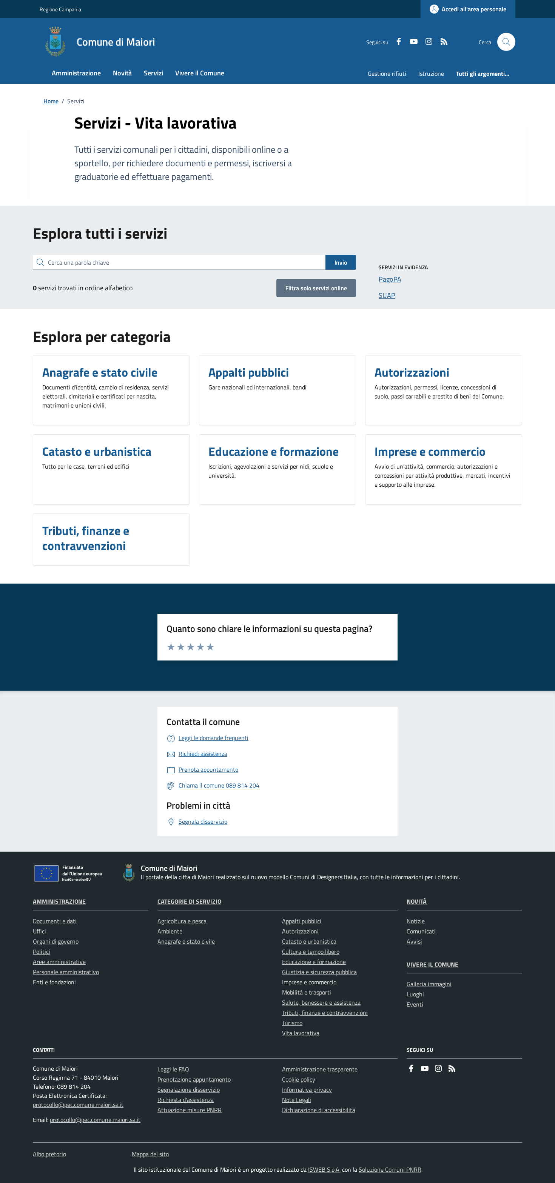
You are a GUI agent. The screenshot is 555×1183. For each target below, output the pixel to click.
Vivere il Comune (432, 964)
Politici (41, 951)
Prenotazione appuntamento (194, 1079)
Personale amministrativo (66, 971)
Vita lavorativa (300, 1032)
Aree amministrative (59, 961)
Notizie (416, 921)
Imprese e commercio (309, 982)
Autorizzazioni (300, 931)
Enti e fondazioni (54, 982)
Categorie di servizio (189, 901)
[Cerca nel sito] (506, 42)
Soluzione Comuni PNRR (390, 1169)
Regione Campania (60, 9)
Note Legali (296, 1099)
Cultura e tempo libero (310, 951)
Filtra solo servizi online (316, 288)
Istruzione (431, 73)
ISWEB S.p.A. (324, 1169)
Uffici (39, 931)
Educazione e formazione (314, 961)
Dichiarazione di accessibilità (318, 1109)
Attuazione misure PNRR (189, 1109)
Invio (341, 262)
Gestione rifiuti (387, 73)
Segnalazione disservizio (188, 1089)
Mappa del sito (150, 1153)
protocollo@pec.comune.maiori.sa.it (78, 1104)
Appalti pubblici (301, 921)
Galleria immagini (429, 983)
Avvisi (414, 941)
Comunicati (421, 931)
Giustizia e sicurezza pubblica (319, 971)
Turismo (292, 1022)
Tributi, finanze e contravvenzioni (325, 1012)
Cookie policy (298, 1079)
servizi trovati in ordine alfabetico (83, 288)
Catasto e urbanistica (309, 941)
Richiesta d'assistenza (185, 1099)
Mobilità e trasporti (306, 992)
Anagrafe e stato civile (186, 941)
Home (51, 101)
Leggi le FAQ (173, 1069)
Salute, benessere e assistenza (321, 1002)
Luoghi (415, 994)
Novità (417, 901)
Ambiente (169, 931)
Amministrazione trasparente (320, 1069)
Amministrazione (59, 901)
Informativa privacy (307, 1089)
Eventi (415, 1004)
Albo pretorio (49, 1153)
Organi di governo (56, 941)
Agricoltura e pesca (182, 921)
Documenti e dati (55, 921)
